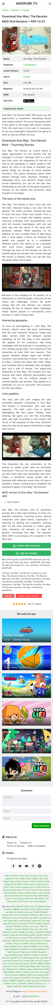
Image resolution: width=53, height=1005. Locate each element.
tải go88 (33, 918)
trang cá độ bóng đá (11, 963)
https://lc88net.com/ (13, 946)
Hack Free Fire (11, 875)
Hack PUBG (19, 878)
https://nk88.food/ (38, 943)
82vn (47, 915)
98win (41, 906)
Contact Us (26, 842)
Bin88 (36, 912)
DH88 (47, 963)
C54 (14, 966)
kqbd (5, 935)
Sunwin (9, 926)
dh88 (11, 972)
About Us (12, 842)
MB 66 (19, 906)
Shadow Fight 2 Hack (13, 893)
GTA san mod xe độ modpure (33, 901)
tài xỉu (15, 918)
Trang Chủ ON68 (20, 943)
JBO (41, 915)
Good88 (41, 952)
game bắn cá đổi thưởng (19, 920)
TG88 (9, 952)
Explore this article (13, 108)
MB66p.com (18, 909)
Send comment (41, 825)
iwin (27, 909)
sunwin (15, 932)
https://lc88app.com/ (33, 946)
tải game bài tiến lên (41, 980)
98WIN (20, 980)
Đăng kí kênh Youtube (29, 596)
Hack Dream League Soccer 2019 (25, 887)
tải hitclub (18, 912)
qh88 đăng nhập (32, 966)
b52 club (33, 938)
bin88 (38, 923)
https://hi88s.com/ (31, 986)
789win (22, 969)
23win (43, 986)
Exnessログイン (42, 983)
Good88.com (25, 949)
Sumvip (17, 929)
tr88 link (17, 986)
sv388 (20, 966)
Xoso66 (8, 929)
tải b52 (46, 923)
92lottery (6, 918)
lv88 (5, 972)
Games (15, 10)
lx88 (46, 946)
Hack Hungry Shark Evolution (30, 881)
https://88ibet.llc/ (40, 949)
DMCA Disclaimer (37, 846)
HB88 (40, 963)
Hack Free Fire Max (28, 875)
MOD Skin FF (18, 890)
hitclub (47, 935)
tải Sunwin (15, 978)
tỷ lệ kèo (25, 972)
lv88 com (25, 952)
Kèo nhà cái (36, 960)
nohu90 (7, 909)
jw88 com (31, 975)
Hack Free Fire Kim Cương (37, 890)
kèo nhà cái (15, 915)
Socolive (30, 932)
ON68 (30, 983)
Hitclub (25, 915)
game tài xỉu (16, 958)
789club (6, 940)
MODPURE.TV (26, 3)
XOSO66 (22, 983)
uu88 (27, 980)
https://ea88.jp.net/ (13, 955)
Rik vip (48, 958)
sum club (34, 926)
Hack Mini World (41, 895)
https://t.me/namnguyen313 (34, 991)
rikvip (33, 909)
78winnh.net (12, 969)
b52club (5, 958)
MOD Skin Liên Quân (34, 898)
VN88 (26, 955)
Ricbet (44, 912)
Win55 (25, 929)
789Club (34, 915)
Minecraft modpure (23, 895)
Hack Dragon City (34, 878)
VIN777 (43, 926)
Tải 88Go (35, 955)
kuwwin (43, 955)
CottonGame (29, 64)
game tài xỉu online (21, 960)
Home (5, 10)
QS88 (22, 932)
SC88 (12, 906)
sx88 (17, 972)
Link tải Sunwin (11, 975)
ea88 (9, 943)
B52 (39, 909)
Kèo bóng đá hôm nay (33, 958)
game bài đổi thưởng (19, 935)
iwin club (28, 912)
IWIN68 (13, 949)
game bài (36, 920)
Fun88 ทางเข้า (9, 983)
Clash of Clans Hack (14, 898)
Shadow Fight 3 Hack (34, 893)
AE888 (22, 975)
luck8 (40, 975)
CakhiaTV (40, 932)
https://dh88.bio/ (35, 969)
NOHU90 (25, 978)
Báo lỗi (8, 596)
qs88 (6, 949)
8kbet (48, 906)
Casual (25, 10)
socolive (23, 923)
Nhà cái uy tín (30, 906)
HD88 (48, 932)
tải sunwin (23, 918)
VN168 (17, 926)
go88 (32, 935)
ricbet (31, 923)
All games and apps (17, 858)
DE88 (46, 969)
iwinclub (7, 960)
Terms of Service (15, 846)
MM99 (13, 980)
